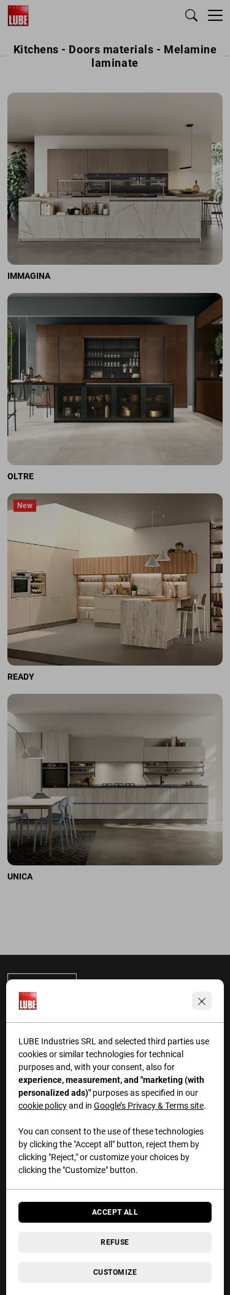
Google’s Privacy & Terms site (149, 1106)
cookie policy (42, 1106)
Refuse (115, 1242)
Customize (115, 1272)
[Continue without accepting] (202, 1001)
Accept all (115, 1212)
